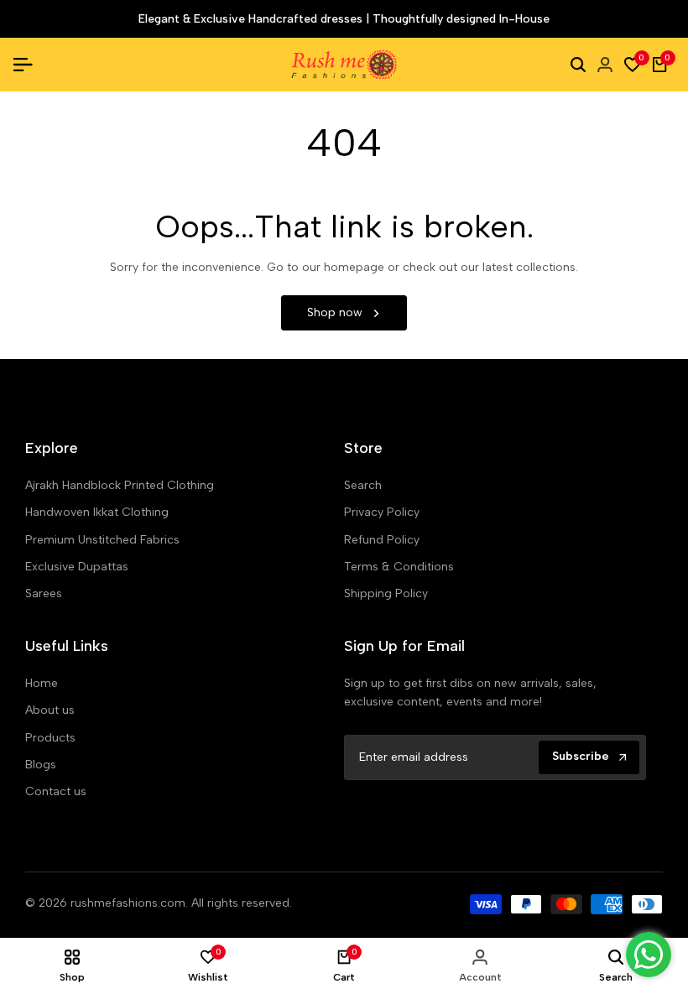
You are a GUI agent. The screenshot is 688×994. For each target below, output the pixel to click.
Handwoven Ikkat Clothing (97, 512)
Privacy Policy (382, 512)
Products (50, 738)
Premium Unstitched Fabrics (102, 540)
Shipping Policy (386, 593)
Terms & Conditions (399, 566)
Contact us (55, 791)
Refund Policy (382, 540)
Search (363, 485)
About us (50, 710)
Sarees (43, 593)
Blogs (40, 764)
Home (41, 683)
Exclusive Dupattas (76, 566)
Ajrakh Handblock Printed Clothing (119, 485)
